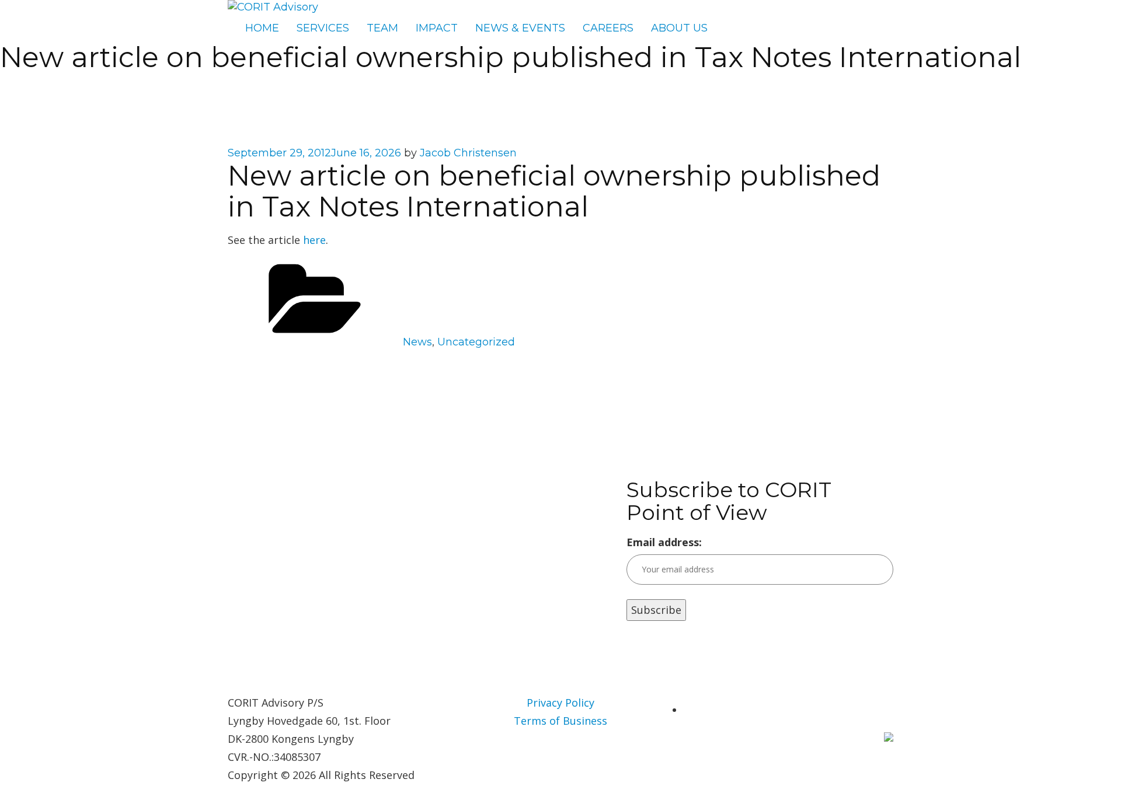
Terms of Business (560, 721)
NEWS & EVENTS (520, 28)
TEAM (382, 28)
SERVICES (323, 28)
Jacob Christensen (468, 152)
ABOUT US (679, 28)
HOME (262, 28)
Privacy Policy (560, 703)
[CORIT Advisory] (273, 7)
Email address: (664, 542)
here (314, 240)
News (417, 342)
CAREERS (608, 28)
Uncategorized (476, 342)
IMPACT (437, 28)
